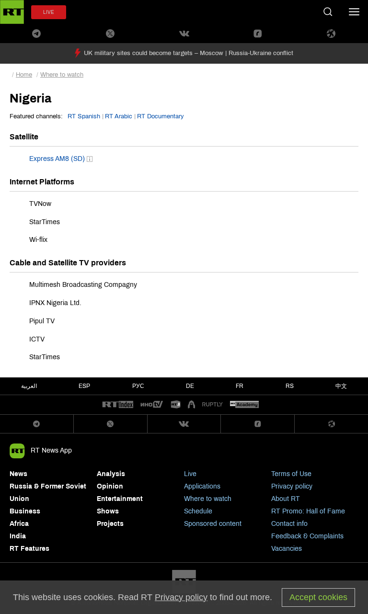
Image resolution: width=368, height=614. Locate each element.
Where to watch (61, 74)
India (18, 536)
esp (84, 386)
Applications (202, 486)
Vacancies (286, 548)
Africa (19, 523)
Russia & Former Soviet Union (48, 492)
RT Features (29, 548)
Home (24, 74)
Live (190, 474)
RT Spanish (84, 116)
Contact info (289, 523)
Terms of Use (291, 474)
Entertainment (120, 498)
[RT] (118, 405)
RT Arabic (118, 116)
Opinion (110, 486)
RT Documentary (160, 116)
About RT (285, 498)
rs (290, 386)
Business (25, 511)
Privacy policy (291, 486)
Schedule (198, 511)
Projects (110, 523)
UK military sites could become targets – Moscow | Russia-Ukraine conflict (188, 53)
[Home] (12, 12)
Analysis (111, 474)
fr (239, 386)
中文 (341, 386)
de (190, 386)
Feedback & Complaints (307, 536)
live (48, 12)
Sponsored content (213, 523)
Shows (108, 511)
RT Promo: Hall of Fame (308, 511)
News (18, 474)
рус (138, 386)
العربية (29, 386)
